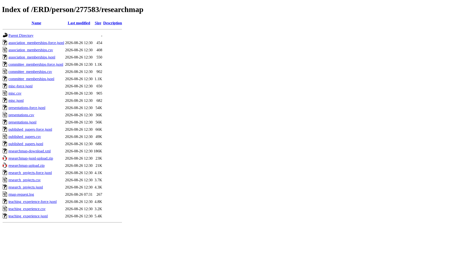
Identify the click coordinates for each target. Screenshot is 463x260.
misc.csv (14, 93)
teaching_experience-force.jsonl (32, 202)
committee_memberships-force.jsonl (35, 64)
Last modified (79, 23)
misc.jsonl (16, 100)
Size (98, 23)
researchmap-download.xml (29, 151)
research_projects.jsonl (25, 187)
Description (112, 23)
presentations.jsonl (22, 122)
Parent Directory (21, 35)
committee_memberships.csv (30, 72)
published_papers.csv (24, 137)
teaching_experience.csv (27, 209)
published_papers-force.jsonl (30, 129)
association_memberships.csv (30, 50)
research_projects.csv (24, 180)
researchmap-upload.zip (26, 165)
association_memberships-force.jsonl (36, 43)
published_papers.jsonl (25, 144)
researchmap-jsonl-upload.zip (30, 158)
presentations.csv (21, 115)
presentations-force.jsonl (26, 108)
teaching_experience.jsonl (28, 216)
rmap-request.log (21, 194)
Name (36, 23)
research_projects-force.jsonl (30, 173)
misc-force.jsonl (20, 86)
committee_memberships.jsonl (31, 79)
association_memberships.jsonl (31, 57)
